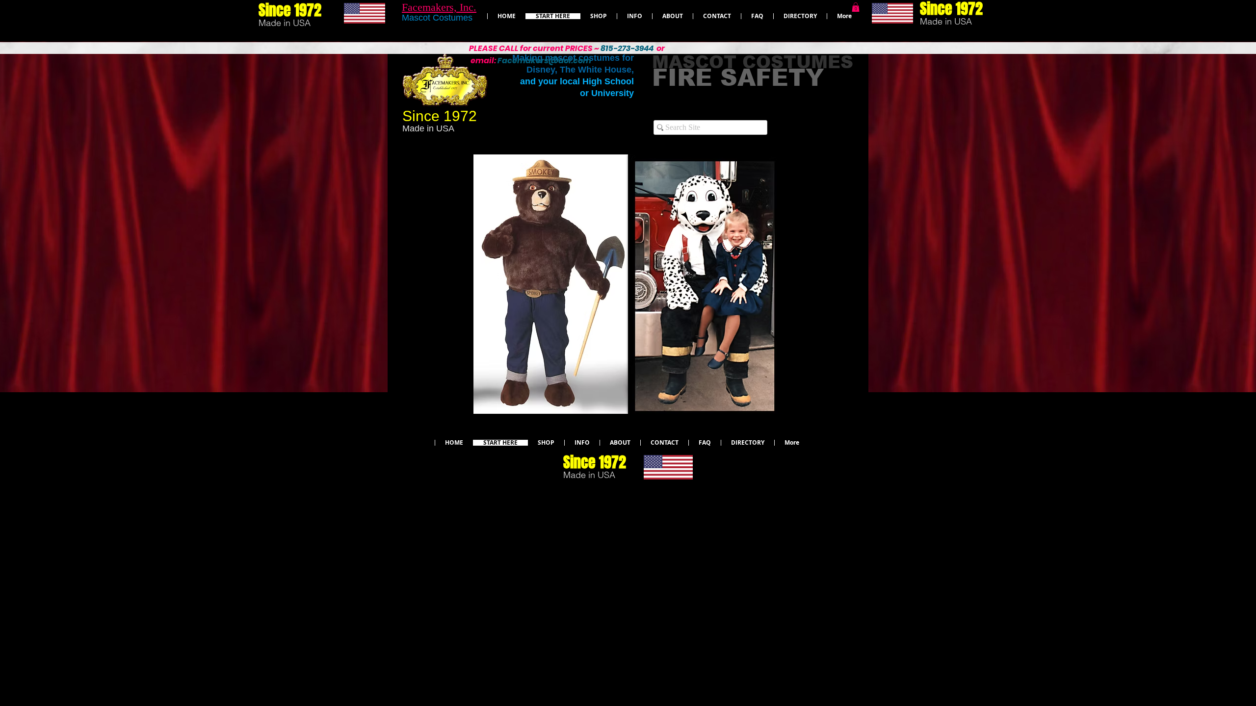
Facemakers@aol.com (544, 60)
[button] (856, 7)
